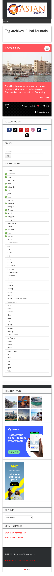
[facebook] (9, 129)
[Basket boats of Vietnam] (36, 402)
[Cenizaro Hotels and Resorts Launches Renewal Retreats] (24, 415)
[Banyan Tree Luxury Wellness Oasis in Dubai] (11, 415)
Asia (25, 106)
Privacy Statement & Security (27, 560)
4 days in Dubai (13, 48)
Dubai (30, 106)
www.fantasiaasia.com (14, 537)
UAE (33, 106)
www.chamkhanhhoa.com (15, 533)
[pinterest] (21, 129)
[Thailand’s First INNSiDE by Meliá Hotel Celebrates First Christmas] (24, 402)
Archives (8, 560)
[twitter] (15, 129)
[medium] (27, 135)
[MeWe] (44, 129)
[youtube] (27, 129)
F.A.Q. (14, 560)
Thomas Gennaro (43, 112)
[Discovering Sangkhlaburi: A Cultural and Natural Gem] (11, 402)
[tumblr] (39, 129)
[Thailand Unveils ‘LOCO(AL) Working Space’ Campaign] (36, 415)
